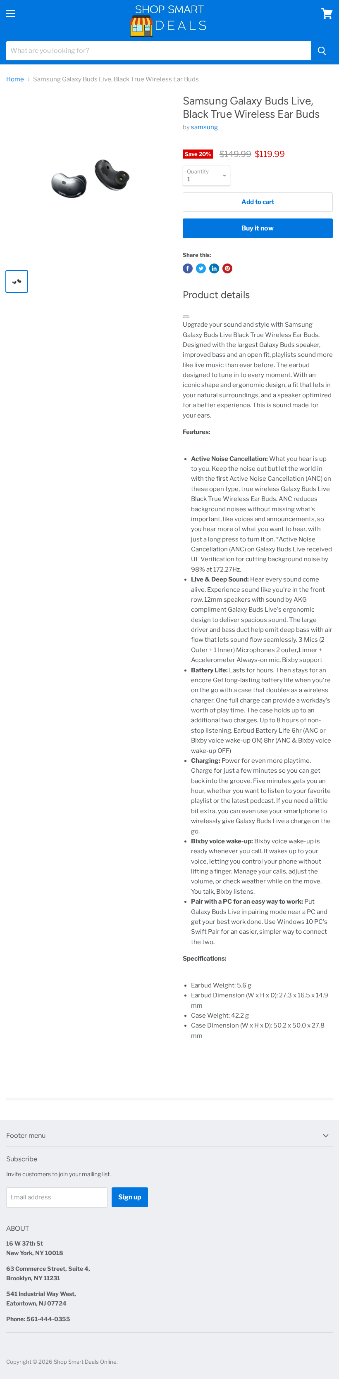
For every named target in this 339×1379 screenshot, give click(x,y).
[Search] (322, 50)
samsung (204, 127)
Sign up (129, 1197)
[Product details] (186, 317)
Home (15, 79)
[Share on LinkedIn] (214, 268)
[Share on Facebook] (188, 268)
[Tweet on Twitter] (201, 268)
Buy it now (257, 228)
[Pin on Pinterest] (227, 268)
